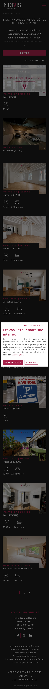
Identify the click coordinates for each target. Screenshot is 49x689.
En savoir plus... (18, 355)
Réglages (31, 362)
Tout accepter (13, 362)
